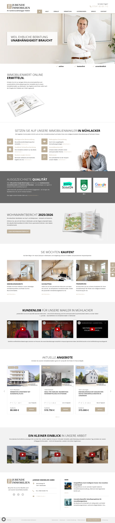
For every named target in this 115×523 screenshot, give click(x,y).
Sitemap (9, 520)
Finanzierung (81, 284)
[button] (22, 329)
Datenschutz (55, 520)
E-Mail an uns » (41, 496)
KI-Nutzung (105, 520)
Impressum (62, 520)
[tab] (56, 60)
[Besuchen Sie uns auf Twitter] (18, 494)
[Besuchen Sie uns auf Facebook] (14, 494)
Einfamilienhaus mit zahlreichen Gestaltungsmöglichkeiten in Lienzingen (91, 394)
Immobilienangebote (15, 284)
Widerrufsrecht (81, 520)
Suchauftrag (47, 284)
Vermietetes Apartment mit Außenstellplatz (20, 393)
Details (31, 409)
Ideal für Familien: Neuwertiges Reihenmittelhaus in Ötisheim (56, 393)
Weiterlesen (24, 144)
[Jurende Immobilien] (18, 6)
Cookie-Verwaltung (71, 520)
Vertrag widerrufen (93, 520)
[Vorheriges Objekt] (4, 391)
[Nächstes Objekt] (110, 391)
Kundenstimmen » (33, 195)
